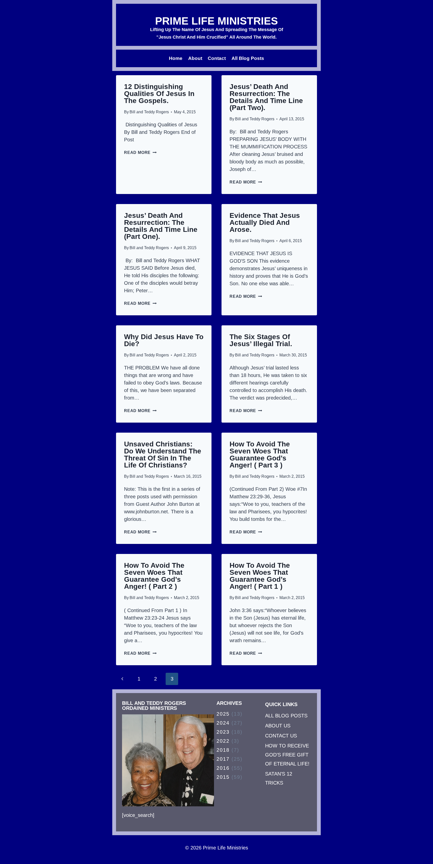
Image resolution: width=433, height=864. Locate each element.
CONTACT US (281, 735)
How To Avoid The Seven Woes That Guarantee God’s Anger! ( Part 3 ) (260, 454)
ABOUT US (277, 725)
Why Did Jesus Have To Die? (163, 340)
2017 (223, 759)
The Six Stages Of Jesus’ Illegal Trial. (261, 340)
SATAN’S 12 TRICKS (278, 778)
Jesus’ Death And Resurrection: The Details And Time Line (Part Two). (266, 97)
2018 (223, 750)
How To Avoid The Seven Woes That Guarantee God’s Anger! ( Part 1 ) (260, 575)
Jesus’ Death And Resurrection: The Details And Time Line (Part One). (160, 226)
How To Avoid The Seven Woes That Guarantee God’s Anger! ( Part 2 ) (154, 575)
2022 (223, 741)
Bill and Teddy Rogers (149, 112)
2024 (223, 723)
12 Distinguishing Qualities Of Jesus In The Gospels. (159, 94)
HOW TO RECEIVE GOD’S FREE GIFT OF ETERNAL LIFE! (287, 754)
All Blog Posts (248, 58)
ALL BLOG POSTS (286, 715)
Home (175, 58)
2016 (223, 768)
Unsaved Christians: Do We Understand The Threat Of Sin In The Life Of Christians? (162, 454)
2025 (223, 714)
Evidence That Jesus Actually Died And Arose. (265, 222)
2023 (223, 732)
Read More (140, 152)
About (195, 58)
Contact (217, 58)
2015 (223, 777)
